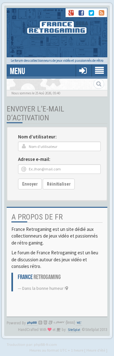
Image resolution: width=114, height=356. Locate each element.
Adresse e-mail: (34, 159)
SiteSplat (74, 330)
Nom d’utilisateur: (37, 137)
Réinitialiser (59, 184)
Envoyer (30, 184)
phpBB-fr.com (45, 344)
